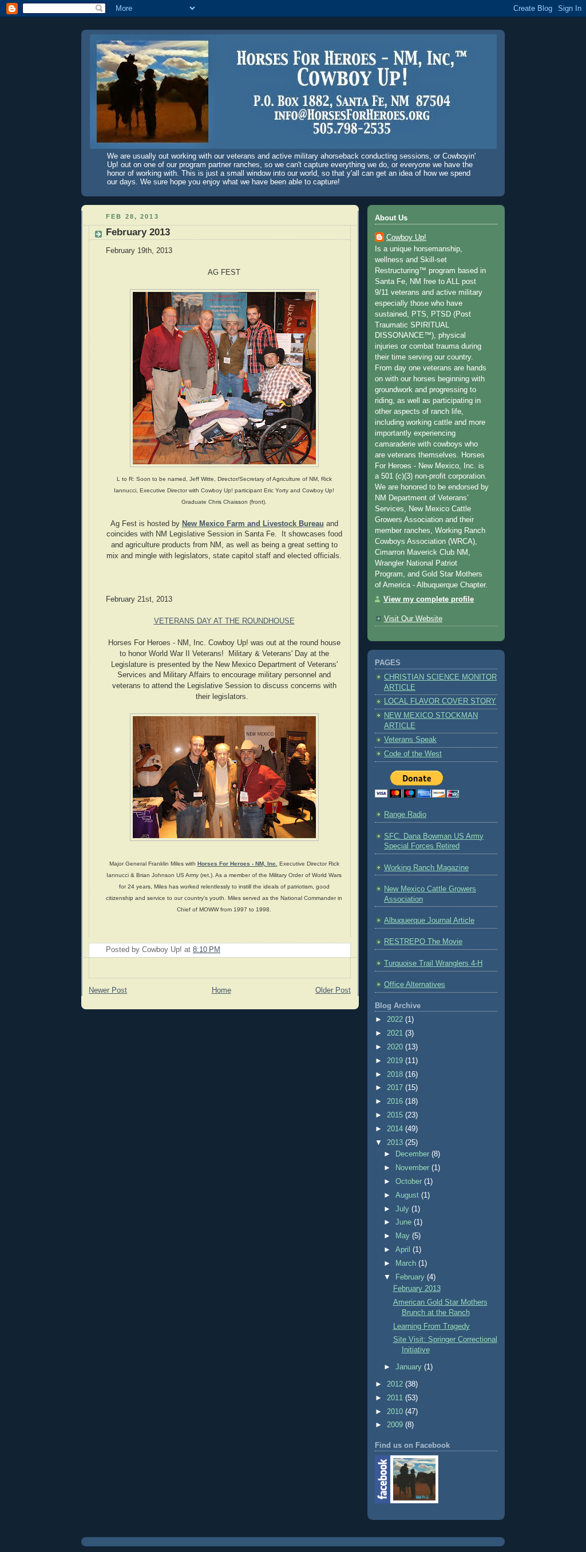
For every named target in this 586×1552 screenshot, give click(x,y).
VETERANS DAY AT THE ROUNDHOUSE (224, 621)
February (411, 1277)
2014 (396, 1129)
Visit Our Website (413, 619)
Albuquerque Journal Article (429, 921)
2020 (396, 1047)
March (406, 1263)
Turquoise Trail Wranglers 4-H (433, 963)
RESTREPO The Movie (423, 942)
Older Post (333, 990)
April (404, 1250)
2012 (396, 1384)
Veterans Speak (410, 740)
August (408, 1195)
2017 (396, 1088)
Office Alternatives (414, 985)
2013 (396, 1143)
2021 (396, 1033)
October (409, 1182)
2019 (396, 1061)
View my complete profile (428, 599)
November (413, 1168)
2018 (396, 1075)
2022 (396, 1020)
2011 (396, 1398)
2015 (396, 1115)
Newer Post (108, 990)
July (403, 1209)
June (404, 1222)
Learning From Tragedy (431, 1326)
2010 (396, 1412)
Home (221, 990)
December (413, 1154)
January (409, 1367)
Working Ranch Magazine (426, 868)
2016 (396, 1101)
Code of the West (413, 754)
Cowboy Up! (406, 238)
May (403, 1236)
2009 (396, 1425)
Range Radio (405, 815)
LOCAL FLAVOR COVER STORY (440, 701)
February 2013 (138, 232)
